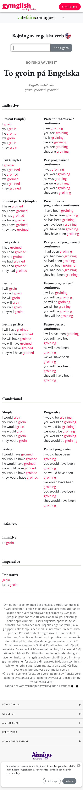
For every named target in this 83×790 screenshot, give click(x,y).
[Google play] (72, 686)
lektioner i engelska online (29, 609)
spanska (62, 621)
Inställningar (51, 781)
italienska (23, 625)
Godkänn (69, 781)
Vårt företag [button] (11, 704)
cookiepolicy (13, 773)
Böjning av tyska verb (50, 678)
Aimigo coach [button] (11, 722)
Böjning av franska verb (65, 673)
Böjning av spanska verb (20, 678)
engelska (49, 621)
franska (10, 625)
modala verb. (59, 669)
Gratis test (69, 7)
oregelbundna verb (33, 669)
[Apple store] (77, 686)
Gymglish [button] (8, 713)
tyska (72, 621)
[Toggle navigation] (62, 18)
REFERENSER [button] (9, 732)
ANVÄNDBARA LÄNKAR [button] (15, 741)
